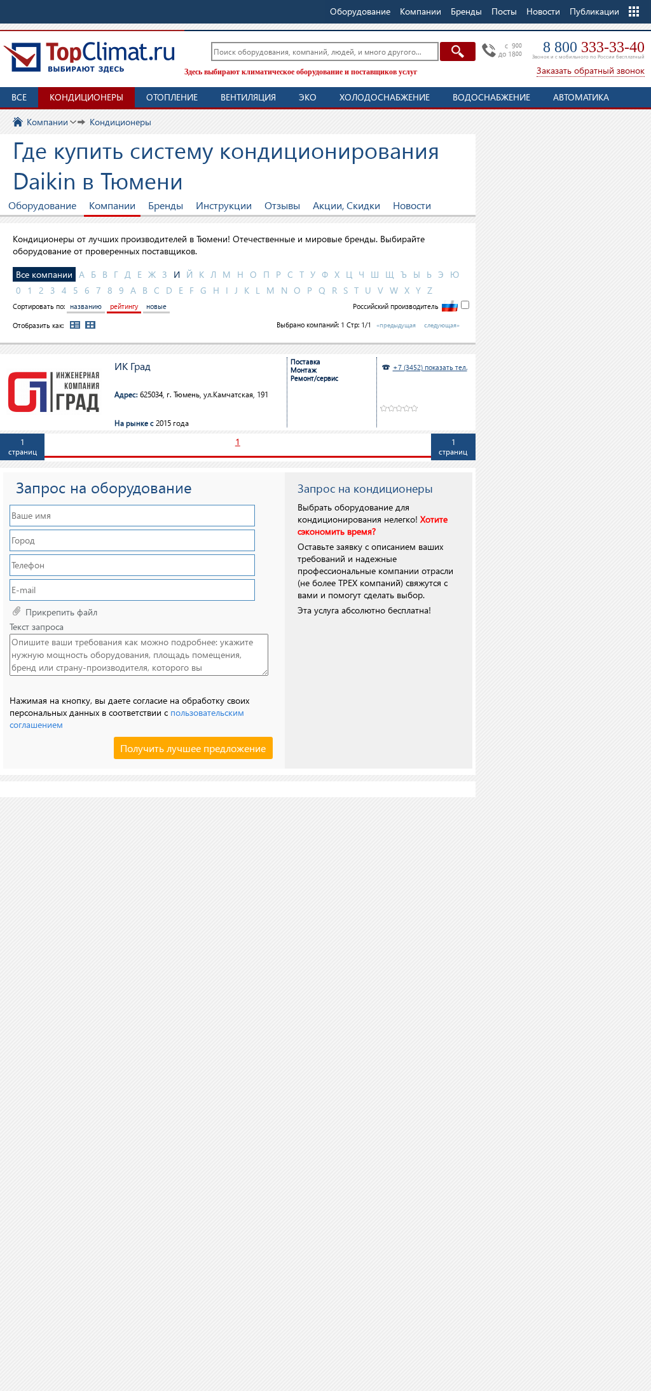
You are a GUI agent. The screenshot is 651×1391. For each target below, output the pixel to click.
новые (156, 306)
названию (86, 306)
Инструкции (224, 205)
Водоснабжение (491, 97)
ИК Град (132, 366)
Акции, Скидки (346, 205)
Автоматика (581, 97)
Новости (543, 11)
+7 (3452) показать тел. (430, 367)
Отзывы (282, 205)
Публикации (594, 11)
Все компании (44, 274)
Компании (112, 205)
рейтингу (124, 306)
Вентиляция (248, 97)
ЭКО (308, 97)
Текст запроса (37, 627)
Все (19, 97)
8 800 (594, 47)
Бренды (165, 205)
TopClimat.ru (89, 57)
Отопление (172, 97)
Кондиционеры (86, 97)
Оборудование (42, 205)
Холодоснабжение (384, 97)
